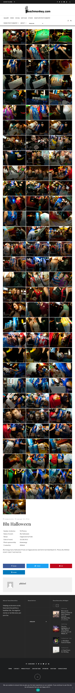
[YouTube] (64, 1)
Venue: (5, 537)
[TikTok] (66, 1)
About (23, 23)
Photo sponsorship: (9, 542)
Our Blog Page (62, 668)
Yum (70, 638)
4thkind (22, 583)
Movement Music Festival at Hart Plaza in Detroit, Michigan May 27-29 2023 (66, 615)
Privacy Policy (25, 668)
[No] (73, 688)
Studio (30, 18)
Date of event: (8, 539)
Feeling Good (64, 638)
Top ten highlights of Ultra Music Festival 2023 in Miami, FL (66, 630)
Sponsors (45, 668)
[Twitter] (59, 1)
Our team (53, 668)
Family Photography (10, 23)
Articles (24, 18)
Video (12, 18)
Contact (16, 668)
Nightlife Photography (42, 18)
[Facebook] (57, 1)
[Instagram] (62, 1)
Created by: (7, 545)
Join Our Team (36, 668)
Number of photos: (9, 531)
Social (17, 18)
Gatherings (64, 608)
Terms (10, 668)
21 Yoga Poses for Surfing (65, 651)
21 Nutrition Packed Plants (66, 641)
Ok (38, 690)
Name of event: (8, 534)
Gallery (6, 18)
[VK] (48, 663)
